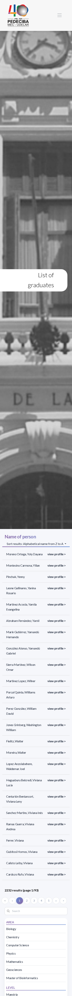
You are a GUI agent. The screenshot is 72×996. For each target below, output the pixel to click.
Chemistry (12, 937)
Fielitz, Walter (14, 741)
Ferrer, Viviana (15, 840)
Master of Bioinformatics (22, 978)
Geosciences (14, 969)
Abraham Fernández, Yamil (22, 620)
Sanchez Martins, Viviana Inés (24, 812)
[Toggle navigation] (59, 15)
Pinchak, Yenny (15, 576)
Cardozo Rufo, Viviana (20, 874)
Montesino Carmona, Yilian (23, 565)
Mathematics (14, 961)
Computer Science (17, 945)
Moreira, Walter (16, 752)
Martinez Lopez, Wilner (20, 681)
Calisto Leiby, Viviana (19, 863)
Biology (11, 929)
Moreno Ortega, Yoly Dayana (24, 554)
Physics (11, 953)
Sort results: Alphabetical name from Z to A (35, 543)
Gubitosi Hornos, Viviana (21, 851)
